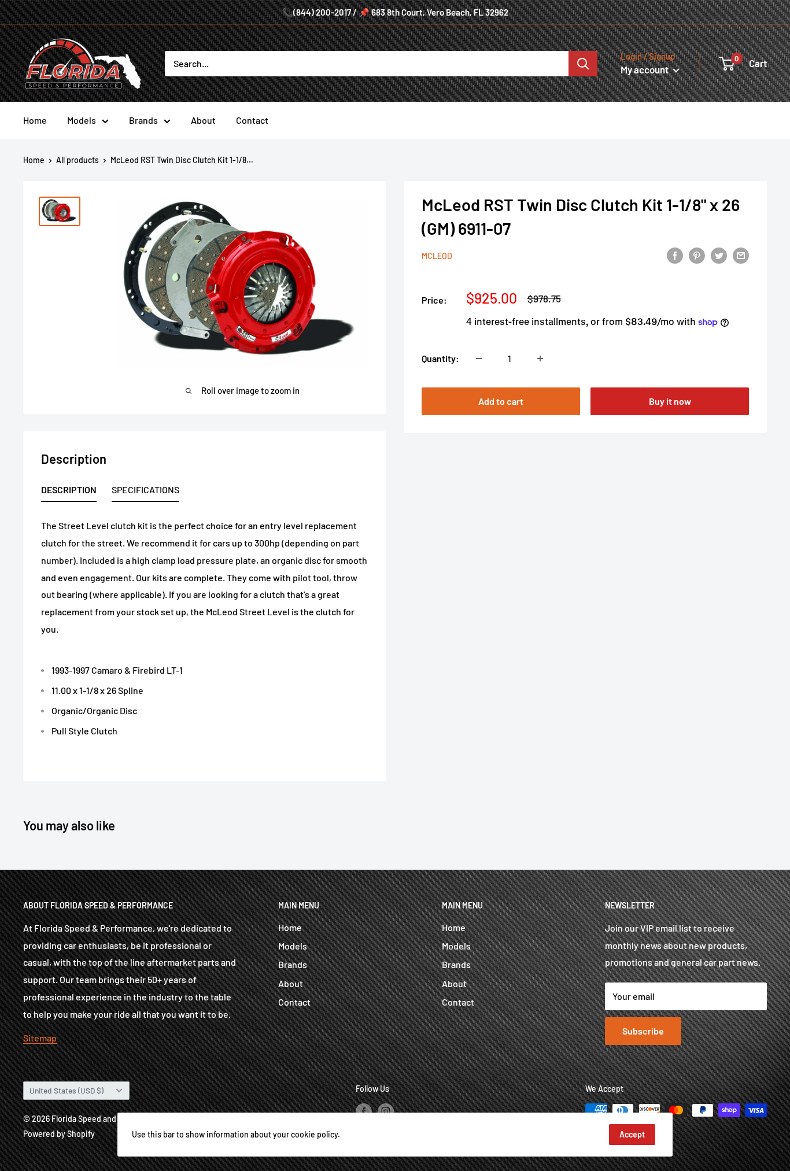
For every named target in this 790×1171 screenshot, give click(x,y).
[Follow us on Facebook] (364, 1111)
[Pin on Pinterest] (697, 255)
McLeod (437, 256)
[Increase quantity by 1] (540, 358)
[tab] (69, 492)
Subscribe (643, 1030)
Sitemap (40, 1037)
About (203, 119)
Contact (252, 119)
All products (77, 160)
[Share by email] (741, 255)
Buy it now (670, 401)
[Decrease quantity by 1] (479, 358)
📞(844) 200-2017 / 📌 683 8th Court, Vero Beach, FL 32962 (395, 12)
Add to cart (500, 401)
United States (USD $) (66, 1090)
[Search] (582, 63)
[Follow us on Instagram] (386, 1111)
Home (35, 119)
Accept (632, 1134)
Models (81, 119)
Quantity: (440, 358)
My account (645, 69)
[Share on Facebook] (675, 255)
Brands (143, 119)
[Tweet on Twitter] (719, 255)
